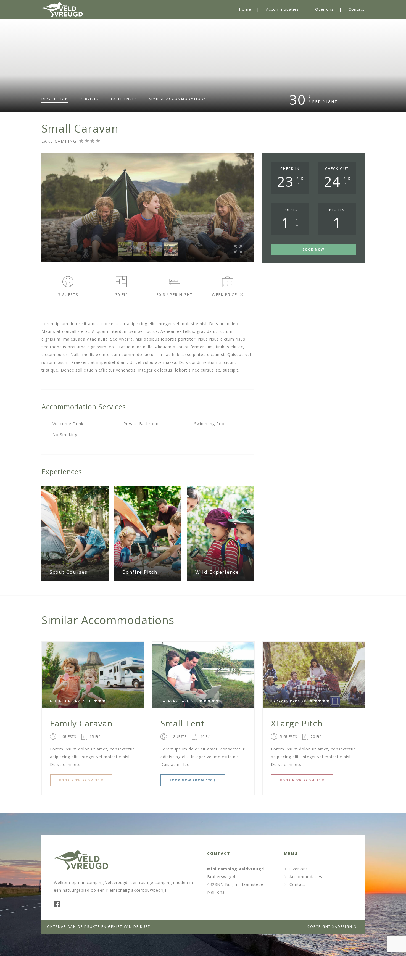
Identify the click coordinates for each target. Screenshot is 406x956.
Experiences (124, 98)
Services (90, 98)
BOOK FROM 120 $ (192, 780)
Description (54, 98)
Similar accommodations (177, 98)
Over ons (324, 9)
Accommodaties (282, 9)
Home (245, 9)
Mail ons (216, 892)
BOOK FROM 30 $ (81, 780)
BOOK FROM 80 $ (302, 780)
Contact (357, 9)
